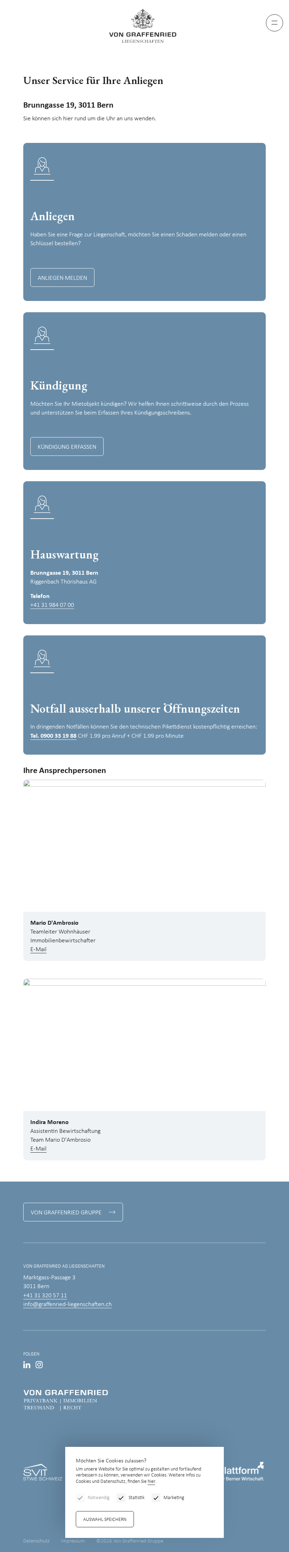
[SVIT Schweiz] (42, 1472)
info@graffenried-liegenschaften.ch (67, 1304)
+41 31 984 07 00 (52, 605)
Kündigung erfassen (67, 447)
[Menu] (274, 23)
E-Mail (38, 949)
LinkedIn (26, 1364)
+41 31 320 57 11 (45, 1295)
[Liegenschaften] (144, 26)
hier (151, 1481)
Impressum (73, 1541)
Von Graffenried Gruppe (66, 1212)
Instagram (39, 1364)
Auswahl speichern (105, 1519)
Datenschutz (36, 1541)
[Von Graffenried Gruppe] (65, 1400)
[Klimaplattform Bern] (227, 1472)
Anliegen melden (62, 278)
